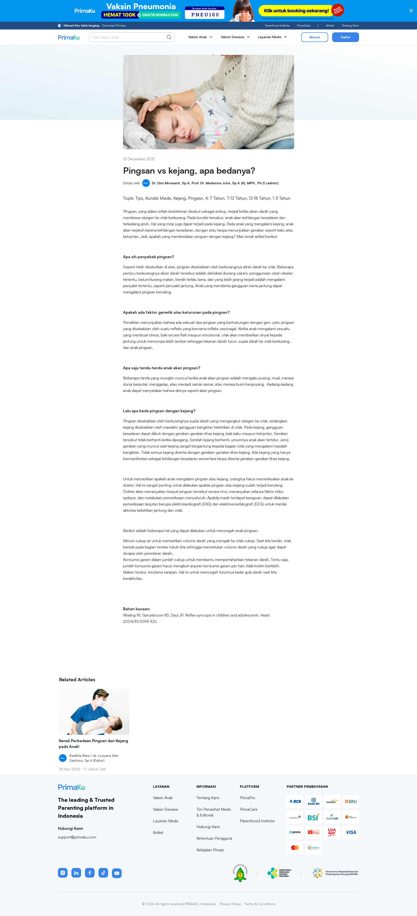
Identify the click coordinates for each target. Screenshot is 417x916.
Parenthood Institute (277, 25)
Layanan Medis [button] (269, 37)
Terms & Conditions (260, 904)
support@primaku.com (77, 837)
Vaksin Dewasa (165, 809)
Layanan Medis (165, 820)
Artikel (330, 25)
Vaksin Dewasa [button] (232, 37)
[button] (63, 873)
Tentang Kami (350, 25)
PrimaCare (303, 25)
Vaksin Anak (163, 797)
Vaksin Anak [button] (197, 37)
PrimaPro (247, 797)
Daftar (346, 37)
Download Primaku (95, 25)
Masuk (314, 37)
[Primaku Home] (68, 37)
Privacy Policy (230, 904)
